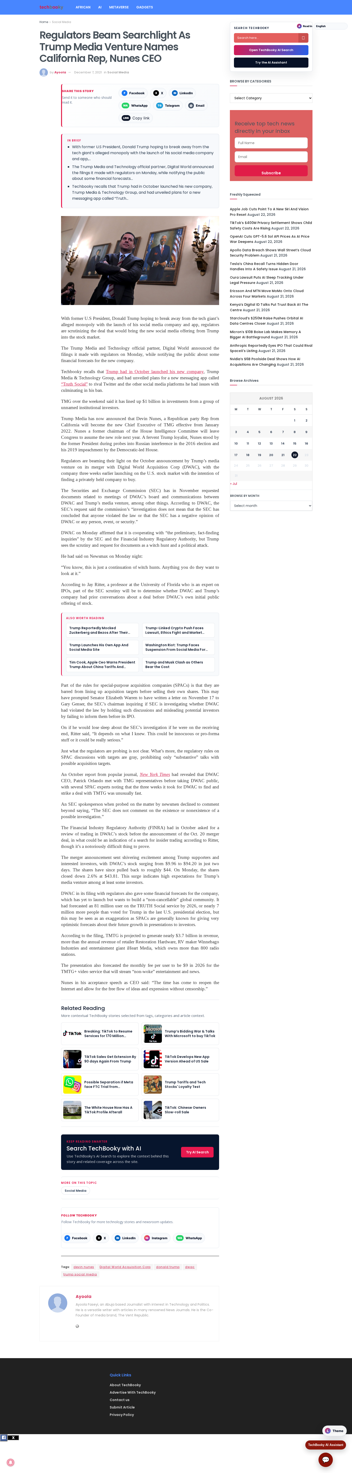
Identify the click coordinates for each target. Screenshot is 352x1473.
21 (282, 455)
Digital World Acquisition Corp (125, 1267)
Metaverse (119, 7)
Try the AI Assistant (271, 62)
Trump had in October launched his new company (155, 371)
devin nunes (84, 1267)
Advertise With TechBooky (133, 1392)
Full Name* (271, 142)
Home (44, 22)
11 (248, 443)
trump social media (80, 1274)
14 (283, 443)
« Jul (233, 483)
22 (295, 455)
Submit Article (122, 1407)
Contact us (120, 1399)
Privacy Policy (122, 1414)
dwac (190, 1267)
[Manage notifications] (10, 1462)
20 (271, 455)
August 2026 (271, 398)
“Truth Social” (74, 384)
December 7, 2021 (88, 72)
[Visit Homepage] (51, 7)
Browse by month (244, 496)
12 (259, 443)
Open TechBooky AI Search (271, 50)
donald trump (168, 1267)
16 (306, 443)
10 (236, 443)
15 (294, 443)
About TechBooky (125, 1385)
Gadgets (144, 7)
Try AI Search (197, 1152)
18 (248, 455)
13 (271, 443)
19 (259, 455)
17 (236, 455)
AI (100, 7)
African (83, 7)
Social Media (61, 22)
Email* (271, 156)
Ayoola (60, 72)
